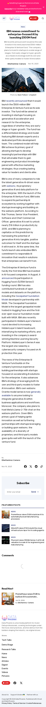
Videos (5, 672)
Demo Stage (7, 644)
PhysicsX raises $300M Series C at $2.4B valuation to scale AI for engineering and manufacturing (27, 542)
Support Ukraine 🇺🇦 (18, 695)
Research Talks (9, 649)
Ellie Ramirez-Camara (17, 64)
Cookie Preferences (33, 703)
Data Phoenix (10, 701)
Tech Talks (7, 640)
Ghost (39, 699)
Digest (5, 664)
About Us (5, 695)
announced (8, 278)
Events (5, 668)
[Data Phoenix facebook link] (15, 683)
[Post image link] (6, 514)
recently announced (16, 100)
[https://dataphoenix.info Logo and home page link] (15, 18)
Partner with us (32, 695)
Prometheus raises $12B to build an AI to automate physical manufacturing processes (27, 516)
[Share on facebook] (25, 466)
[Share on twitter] (30, 466)
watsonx (11, 185)
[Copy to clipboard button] (41, 466)
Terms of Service (19, 703)
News (23, 27)
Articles (5, 661)
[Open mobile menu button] (4, 18)
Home (4, 653)
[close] (44, 7)
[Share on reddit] (36, 466)
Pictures (5, 676)
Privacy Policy (7, 703)
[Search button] (42, 18)
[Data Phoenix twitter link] (21, 683)
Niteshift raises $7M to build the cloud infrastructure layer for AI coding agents (27, 529)
